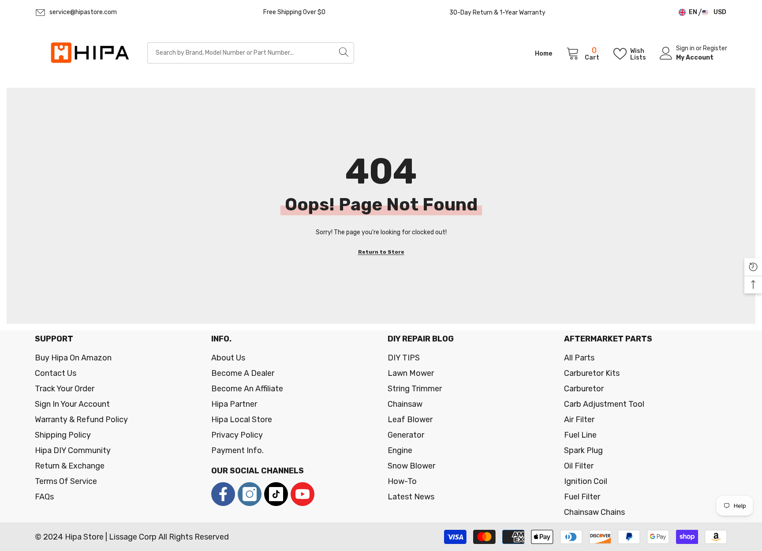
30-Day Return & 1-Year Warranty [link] (497, 12)
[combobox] (240, 53)
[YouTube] (302, 494)
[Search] (250, 53)
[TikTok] (276, 494)
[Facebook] (223, 494)
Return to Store (381, 252)
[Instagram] (249, 494)
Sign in (686, 48)
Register (715, 48)
